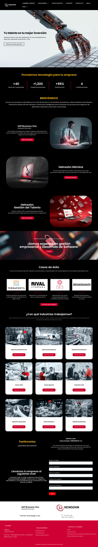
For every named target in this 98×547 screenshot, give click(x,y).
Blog (88, 3)
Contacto (79, 3)
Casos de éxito (57, 3)
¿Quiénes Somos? (28, 3)
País (23, 7)
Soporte (69, 3)
